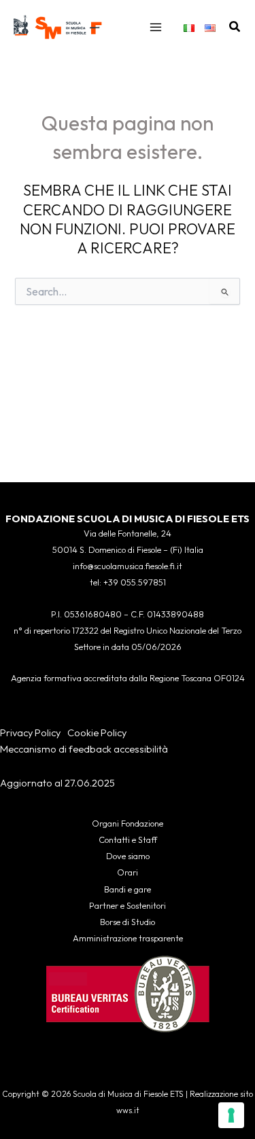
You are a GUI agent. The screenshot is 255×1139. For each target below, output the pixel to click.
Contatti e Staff (128, 839)
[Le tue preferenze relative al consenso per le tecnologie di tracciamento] (231, 1115)
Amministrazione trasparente (128, 938)
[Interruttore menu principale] (155, 27)
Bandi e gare (127, 889)
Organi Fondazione (127, 823)
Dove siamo (128, 855)
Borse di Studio (127, 921)
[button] (235, 27)
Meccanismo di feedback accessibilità (84, 748)
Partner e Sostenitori (127, 905)
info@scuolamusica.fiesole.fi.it (127, 565)
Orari (127, 872)
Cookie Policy (96, 732)
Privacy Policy (30, 732)
